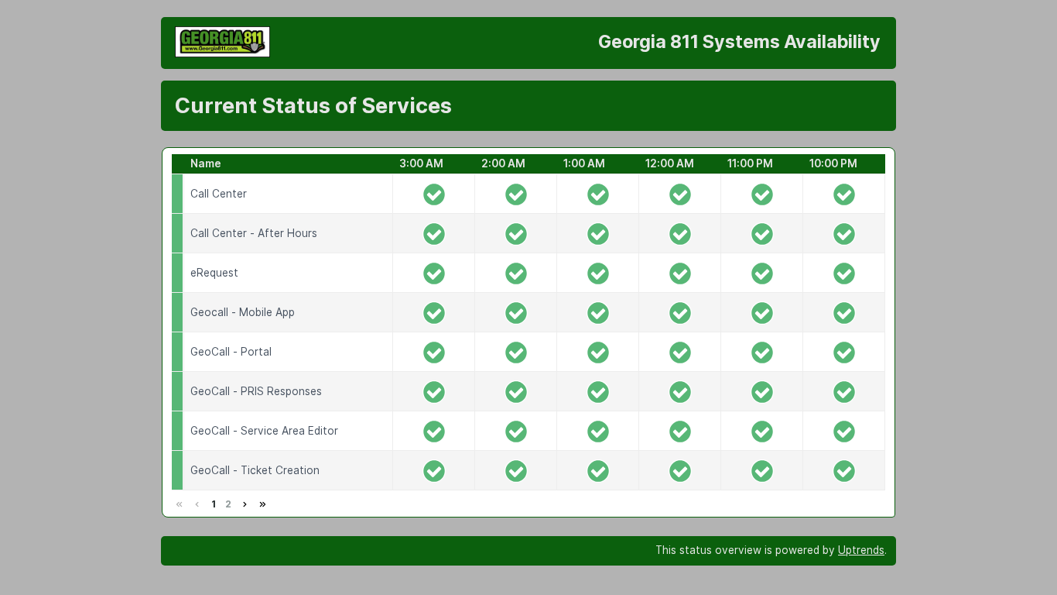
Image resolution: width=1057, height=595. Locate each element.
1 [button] (213, 504)
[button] (244, 504)
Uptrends (861, 550)
